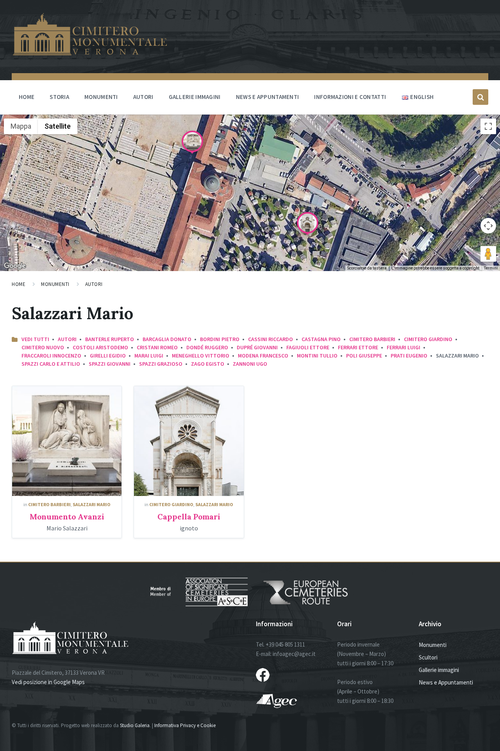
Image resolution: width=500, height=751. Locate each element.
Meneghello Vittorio (200, 355)
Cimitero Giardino (428, 339)
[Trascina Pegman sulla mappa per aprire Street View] (488, 254)
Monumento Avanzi (67, 516)
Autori (143, 97)
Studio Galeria (135, 725)
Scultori (428, 657)
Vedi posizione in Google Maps (48, 682)
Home (26, 97)
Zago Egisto (207, 363)
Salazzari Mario (92, 504)
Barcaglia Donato (167, 339)
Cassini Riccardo (270, 339)
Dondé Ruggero (207, 347)
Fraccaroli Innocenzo (51, 355)
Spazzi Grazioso (160, 363)
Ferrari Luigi (403, 347)
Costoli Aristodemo (100, 347)
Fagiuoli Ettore (307, 347)
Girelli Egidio (108, 355)
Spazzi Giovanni (109, 363)
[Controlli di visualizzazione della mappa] (488, 226)
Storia (59, 97)
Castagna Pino (321, 339)
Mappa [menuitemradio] (21, 126)
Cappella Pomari (188, 516)
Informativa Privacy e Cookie (185, 725)
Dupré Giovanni (257, 347)
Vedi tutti (35, 339)
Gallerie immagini (195, 97)
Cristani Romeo (157, 347)
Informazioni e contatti (350, 97)
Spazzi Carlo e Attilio (50, 363)
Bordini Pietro (219, 339)
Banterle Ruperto (109, 339)
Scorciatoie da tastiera (367, 268)
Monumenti (101, 97)
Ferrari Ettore (358, 347)
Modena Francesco (263, 355)
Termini (491, 268)
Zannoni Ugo (250, 363)
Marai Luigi (148, 355)
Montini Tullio (317, 355)
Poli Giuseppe (364, 355)
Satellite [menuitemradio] (58, 126)
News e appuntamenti (267, 97)
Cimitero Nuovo (42, 347)
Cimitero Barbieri (372, 339)
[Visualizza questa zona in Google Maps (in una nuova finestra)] (15, 266)
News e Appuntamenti (446, 682)
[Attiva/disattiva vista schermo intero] (488, 126)
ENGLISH (422, 97)
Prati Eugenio (409, 355)
